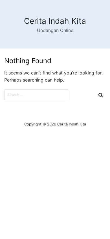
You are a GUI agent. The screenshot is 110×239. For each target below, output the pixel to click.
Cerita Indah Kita (55, 21)
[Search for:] (36, 94)
